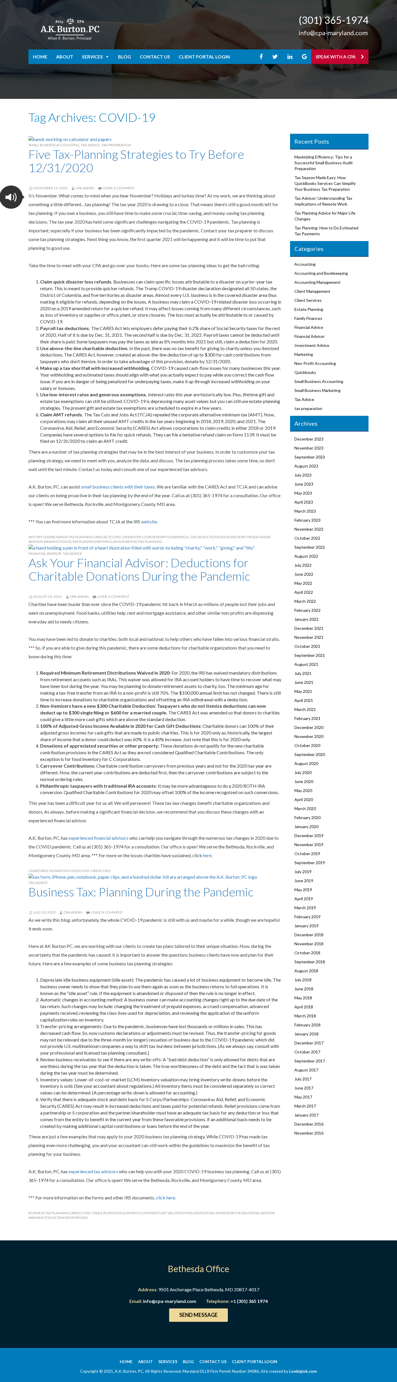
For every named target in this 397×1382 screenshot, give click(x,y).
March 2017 (305, 1105)
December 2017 (308, 1042)
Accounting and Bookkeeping (321, 273)
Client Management (312, 291)
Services (92, 56)
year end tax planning (141, 541)
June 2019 (303, 880)
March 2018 (305, 1015)
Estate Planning (308, 309)
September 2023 (309, 456)
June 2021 (303, 682)
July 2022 (303, 565)
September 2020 (309, 754)
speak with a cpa (336, 56)
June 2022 (303, 574)
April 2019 (303, 898)
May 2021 (303, 691)
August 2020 (306, 763)
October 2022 (307, 538)
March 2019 (305, 907)
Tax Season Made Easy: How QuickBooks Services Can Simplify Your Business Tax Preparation (325, 183)
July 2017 (303, 1078)
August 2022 (306, 556)
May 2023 (303, 493)
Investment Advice (311, 345)
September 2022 (309, 547)
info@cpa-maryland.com (333, 33)
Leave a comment (119, 188)
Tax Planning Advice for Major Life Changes (324, 216)
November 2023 (308, 447)
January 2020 (306, 826)
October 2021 (307, 646)
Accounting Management (317, 282)
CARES (74, 1213)
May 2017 (303, 1096)
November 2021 (308, 637)
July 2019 (303, 871)
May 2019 (303, 889)
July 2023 (303, 474)
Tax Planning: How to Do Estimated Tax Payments (326, 230)
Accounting (305, 264)
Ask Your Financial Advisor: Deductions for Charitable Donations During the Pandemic (139, 569)
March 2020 (305, 808)
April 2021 (303, 700)
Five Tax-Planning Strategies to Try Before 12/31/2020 (136, 161)
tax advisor (197, 1213)
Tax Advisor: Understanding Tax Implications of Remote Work (323, 201)
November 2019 (308, 844)
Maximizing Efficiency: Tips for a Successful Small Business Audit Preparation (323, 162)
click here (165, 1197)
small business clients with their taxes (118, 486)
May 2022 (303, 583)
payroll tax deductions (197, 537)
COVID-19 (118, 537)
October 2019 (307, 853)
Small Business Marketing (317, 390)
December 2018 (308, 934)
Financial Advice (308, 327)
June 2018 (303, 988)
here (207, 855)
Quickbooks (305, 372)
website (149, 521)
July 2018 (303, 979)
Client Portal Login (204, 56)
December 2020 (308, 727)
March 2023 (305, 511)
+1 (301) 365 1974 (249, 1301)
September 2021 (309, 655)
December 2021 (308, 628)
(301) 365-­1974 (334, 20)
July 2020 (303, 772)
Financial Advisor (44, 553)
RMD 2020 (102, 871)
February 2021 (307, 718)
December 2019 (308, 835)
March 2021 (305, 709)
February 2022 (307, 610)
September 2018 (309, 961)
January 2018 (306, 1033)
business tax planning (72, 537)
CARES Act (101, 537)
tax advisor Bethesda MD (241, 537)
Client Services (308, 300)
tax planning (84, 541)
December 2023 (308, 438)
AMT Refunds (40, 537)
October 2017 (307, 1051)
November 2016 (308, 1132)
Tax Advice (90, 145)
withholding (108, 541)
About (64, 56)
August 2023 (306, 465)
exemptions (165, 537)
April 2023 (303, 502)
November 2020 (308, 736)
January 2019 (306, 925)
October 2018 (307, 952)
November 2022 (308, 529)
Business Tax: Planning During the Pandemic (140, 892)
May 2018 (303, 997)
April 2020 (303, 799)
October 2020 (307, 745)
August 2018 (306, 970)
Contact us (155, 56)
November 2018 (308, 943)
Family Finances (308, 318)
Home (40, 56)
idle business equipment (118, 1213)
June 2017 (303, 1087)
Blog (124, 56)
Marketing (303, 354)
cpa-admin (84, 188)
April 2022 (303, 592)
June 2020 (303, 781)
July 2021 (303, 673)
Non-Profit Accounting (315, 363)
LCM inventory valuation (163, 1213)
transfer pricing (72, 1217)
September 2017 (309, 1060)
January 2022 (306, 619)
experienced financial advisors (98, 838)
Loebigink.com (303, 1371)
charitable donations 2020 (53, 871)
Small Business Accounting (53, 145)
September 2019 (309, 862)
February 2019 (307, 916)
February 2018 (307, 1024)
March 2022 (305, 601)
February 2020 (307, 817)
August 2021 (306, 664)
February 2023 (307, 520)
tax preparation (116, 145)
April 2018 (303, 1006)
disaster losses (140, 537)
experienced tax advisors (93, 1171)
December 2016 (308, 1123)
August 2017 (306, 1069)
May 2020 (303, 790)
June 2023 (303, 484)
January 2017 (306, 1114)
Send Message (198, 1315)
